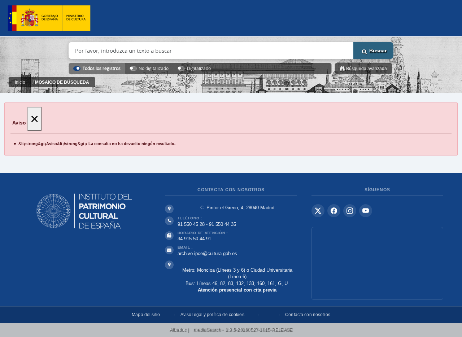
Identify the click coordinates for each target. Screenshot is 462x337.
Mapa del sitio (146, 314)
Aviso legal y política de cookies (212, 314)
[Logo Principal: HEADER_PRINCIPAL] (49, 18)
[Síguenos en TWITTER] (317, 210)
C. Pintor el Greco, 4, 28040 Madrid (237, 207)
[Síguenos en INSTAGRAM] (349, 210)
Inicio (20, 82)
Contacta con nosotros (307, 314)
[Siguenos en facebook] (333, 210)
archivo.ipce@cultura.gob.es (207, 253)
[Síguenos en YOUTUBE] (365, 210)
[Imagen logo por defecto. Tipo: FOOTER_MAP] (377, 263)
